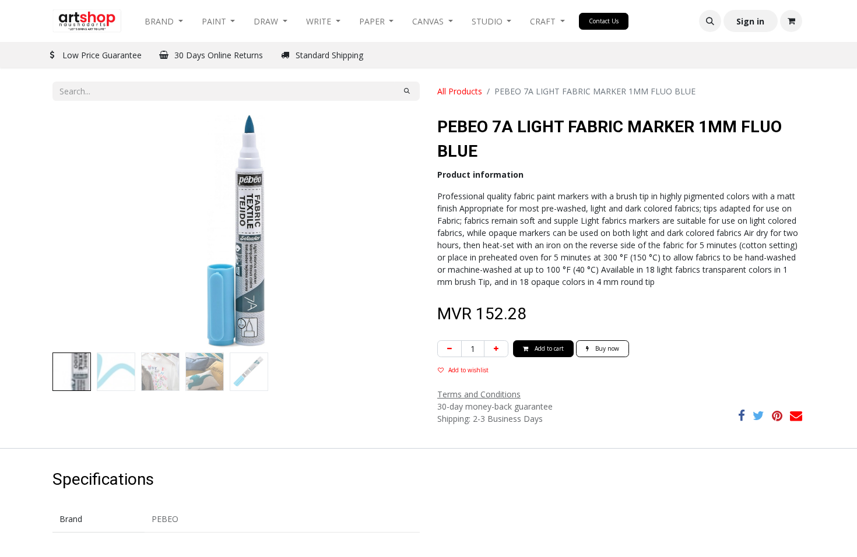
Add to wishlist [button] (468, 370)
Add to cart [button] (548, 348)
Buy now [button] (606, 348)
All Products (459, 91)
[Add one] (496, 348)
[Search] (407, 91)
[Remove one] (449, 348)
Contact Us (604, 21)
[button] (710, 21)
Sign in (750, 21)
